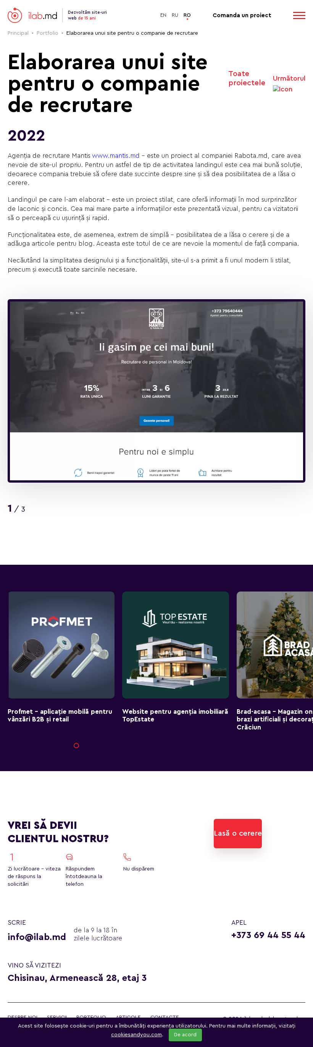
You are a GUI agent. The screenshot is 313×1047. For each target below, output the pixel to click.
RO (187, 15)
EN (163, 15)
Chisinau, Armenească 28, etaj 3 (77, 978)
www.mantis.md (116, 155)
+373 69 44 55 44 (268, 935)
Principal (18, 33)
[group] (156, 391)
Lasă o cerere (238, 833)
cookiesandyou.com (136, 1034)
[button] (76, 745)
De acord (185, 1034)
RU (175, 15)
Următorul (289, 78)
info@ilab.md (37, 937)
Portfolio (47, 33)
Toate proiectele (246, 78)
